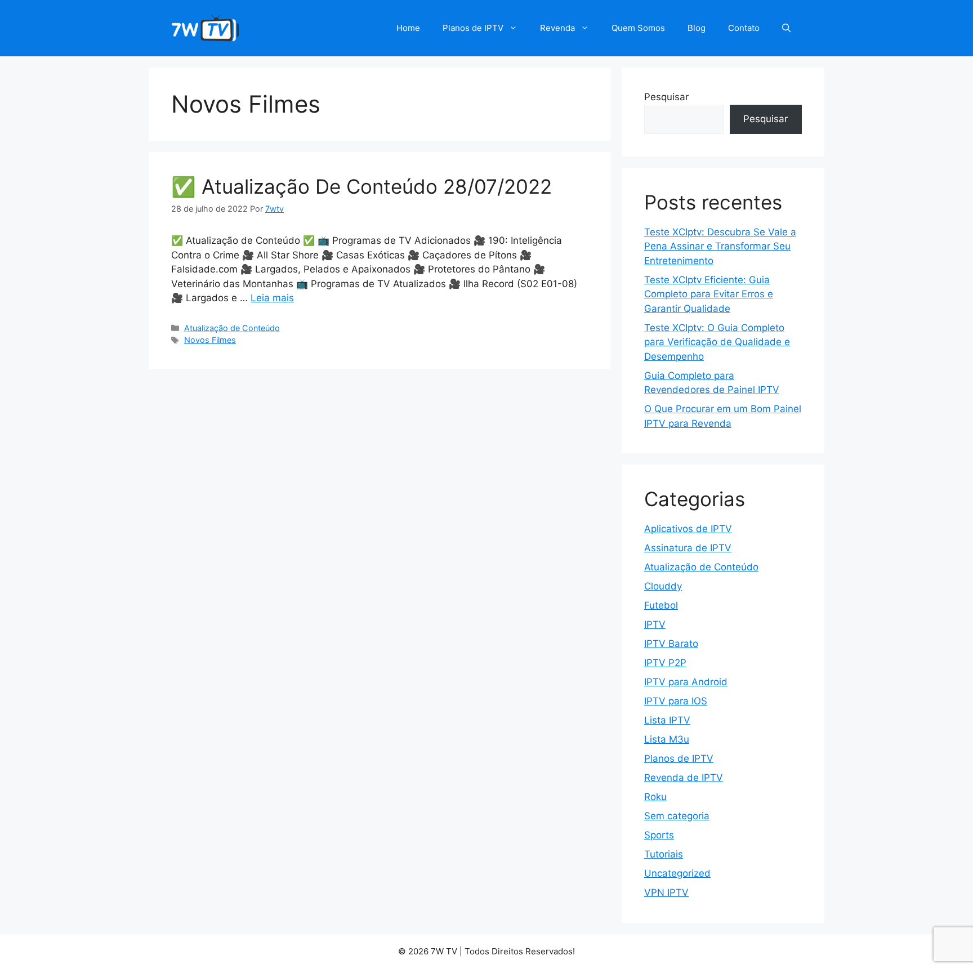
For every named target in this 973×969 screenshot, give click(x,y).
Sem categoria (676, 815)
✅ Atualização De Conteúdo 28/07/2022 (361, 186)
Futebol (661, 605)
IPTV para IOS (675, 701)
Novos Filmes (210, 340)
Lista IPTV (667, 720)
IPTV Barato (671, 643)
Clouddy (663, 586)
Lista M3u (666, 739)
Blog (697, 28)
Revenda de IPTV (683, 777)
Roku (655, 796)
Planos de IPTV (473, 28)
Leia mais (272, 297)
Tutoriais (663, 854)
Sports (659, 835)
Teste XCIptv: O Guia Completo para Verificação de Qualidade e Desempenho (717, 342)
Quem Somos (638, 28)
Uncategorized (677, 873)
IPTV (655, 624)
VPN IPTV (666, 892)
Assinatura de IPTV (687, 547)
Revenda (557, 28)
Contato (744, 28)
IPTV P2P (665, 662)
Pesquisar (666, 96)
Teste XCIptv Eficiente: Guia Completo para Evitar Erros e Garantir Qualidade (708, 294)
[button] (786, 28)
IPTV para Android (685, 681)
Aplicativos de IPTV (688, 528)
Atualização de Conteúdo (232, 328)
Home (408, 28)
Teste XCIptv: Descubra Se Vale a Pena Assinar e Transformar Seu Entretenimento (720, 246)
